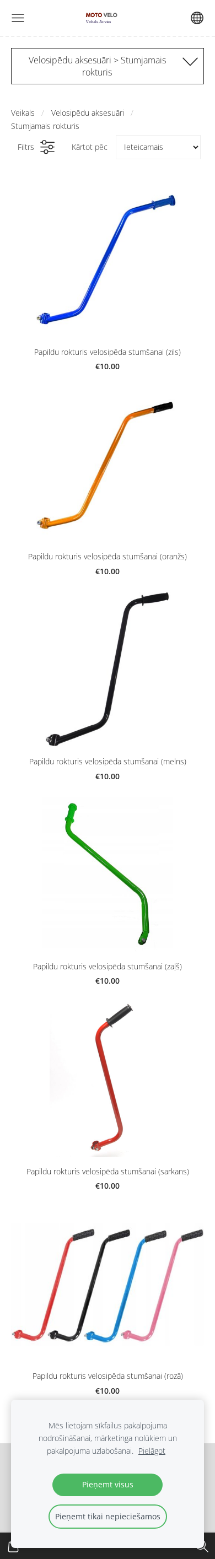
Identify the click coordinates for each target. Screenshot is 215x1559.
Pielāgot (151, 1450)
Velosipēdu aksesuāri (87, 112)
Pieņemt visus (107, 1484)
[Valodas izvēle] (197, 18)
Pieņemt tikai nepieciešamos (107, 1516)
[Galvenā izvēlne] (18, 18)
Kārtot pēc (90, 147)
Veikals (23, 112)
